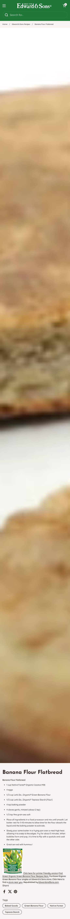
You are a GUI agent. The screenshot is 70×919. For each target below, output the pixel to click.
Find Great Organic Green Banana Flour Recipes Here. (32, 874)
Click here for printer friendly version (40, 873)
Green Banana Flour (33, 905)
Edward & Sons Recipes (21, 24)
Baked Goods (11, 905)
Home (4, 24)
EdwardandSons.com (49, 882)
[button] (64, 5)
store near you (15, 882)
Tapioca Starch (12, 912)
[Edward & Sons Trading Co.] (34, 5)
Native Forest (56, 905)
